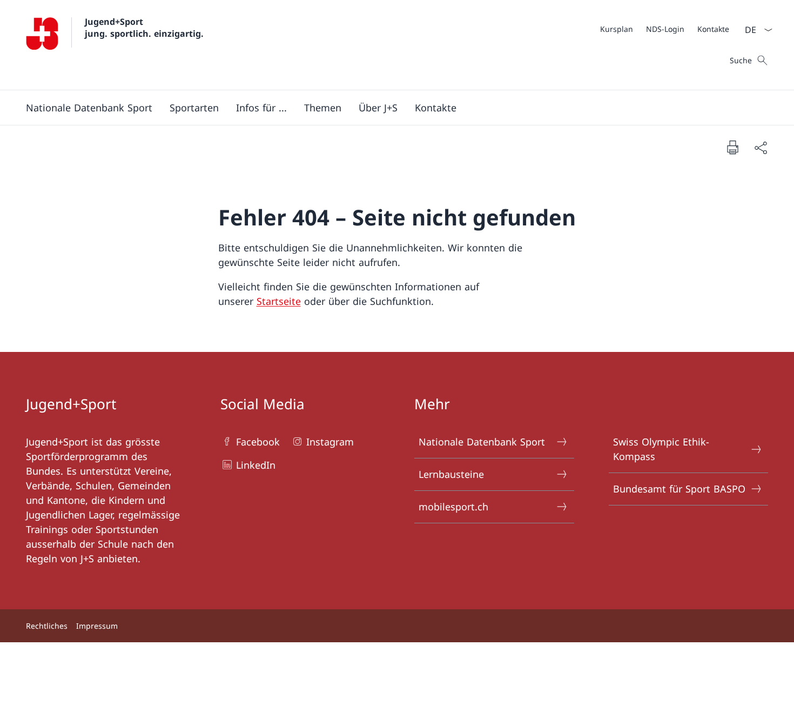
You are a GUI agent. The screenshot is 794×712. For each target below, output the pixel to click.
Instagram (330, 441)
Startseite (279, 301)
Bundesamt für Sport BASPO (679, 488)
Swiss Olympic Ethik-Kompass (661, 449)
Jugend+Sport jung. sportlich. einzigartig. (144, 27)
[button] (89, 107)
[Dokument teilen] (760, 147)
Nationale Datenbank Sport (482, 441)
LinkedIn (255, 464)
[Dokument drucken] (732, 147)
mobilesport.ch (453, 506)
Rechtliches (47, 626)
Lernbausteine (451, 474)
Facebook (258, 441)
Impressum (97, 626)
